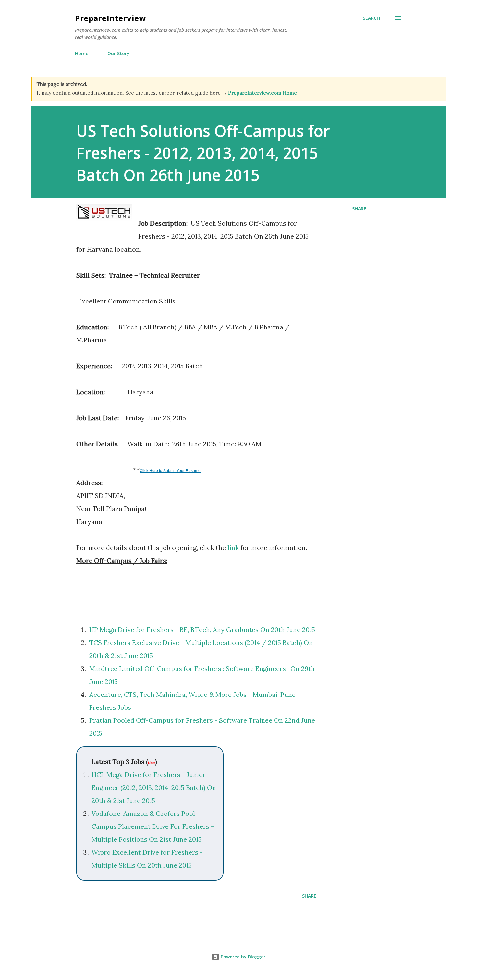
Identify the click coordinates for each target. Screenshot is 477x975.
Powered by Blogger (242, 957)
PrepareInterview (110, 18)
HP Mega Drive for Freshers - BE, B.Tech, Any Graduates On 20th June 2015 (202, 629)
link (233, 547)
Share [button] (359, 209)
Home (81, 53)
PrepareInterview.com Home (262, 93)
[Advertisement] (152, 590)
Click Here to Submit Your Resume (170, 471)
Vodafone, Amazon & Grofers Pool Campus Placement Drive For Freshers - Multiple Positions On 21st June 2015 (153, 826)
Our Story (118, 53)
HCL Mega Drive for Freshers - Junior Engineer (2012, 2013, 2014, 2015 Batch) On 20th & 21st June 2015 (154, 787)
